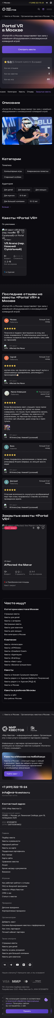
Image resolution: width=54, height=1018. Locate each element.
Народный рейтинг (10, 844)
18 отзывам (36, 62)
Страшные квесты (9, 943)
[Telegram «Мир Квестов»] (11, 964)
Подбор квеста (8, 837)
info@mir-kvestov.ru (16, 792)
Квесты (22, 92)
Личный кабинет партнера (13, 932)
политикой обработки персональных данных (22, 1002)
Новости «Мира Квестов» (13, 889)
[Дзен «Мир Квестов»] (23, 964)
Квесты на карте (9, 848)
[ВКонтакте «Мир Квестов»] (4, 964)
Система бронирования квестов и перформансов (23, 925)
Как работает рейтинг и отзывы (15, 883)
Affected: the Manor (18, 565)
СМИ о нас (6, 893)
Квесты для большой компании (15, 953)
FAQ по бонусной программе (14, 886)
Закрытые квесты (43, 92)
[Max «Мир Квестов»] (30, 964)
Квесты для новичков (11, 957)
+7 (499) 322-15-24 (14, 787)
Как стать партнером (11, 929)
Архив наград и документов (14, 868)
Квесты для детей (9, 946)
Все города (7, 855)
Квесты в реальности (11, 841)
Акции (5, 865)
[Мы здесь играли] (13, 232)
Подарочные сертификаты (13, 851)
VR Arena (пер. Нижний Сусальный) (14, 246)
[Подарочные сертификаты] (43, 9)
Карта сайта (7, 858)
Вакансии (6, 872)
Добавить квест (9, 922)
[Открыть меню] (49, 9)
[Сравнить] (18, 232)
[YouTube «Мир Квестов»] (17, 964)
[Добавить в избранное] (23, 232)
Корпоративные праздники (13, 911)
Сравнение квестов (10, 861)
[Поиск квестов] (39, 9)
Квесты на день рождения (13, 950)
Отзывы (30, 92)
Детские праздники (10, 907)
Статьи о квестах (9, 896)
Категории (12, 92)
